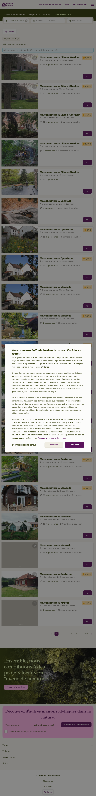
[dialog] (48, 398)
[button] (24, 444)
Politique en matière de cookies (52, 438)
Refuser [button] (54, 445)
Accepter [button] (75, 445)
